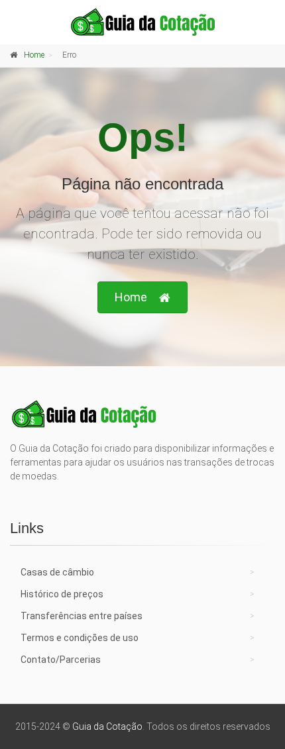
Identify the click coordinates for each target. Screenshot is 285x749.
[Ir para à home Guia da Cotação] (142, 21)
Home (34, 55)
